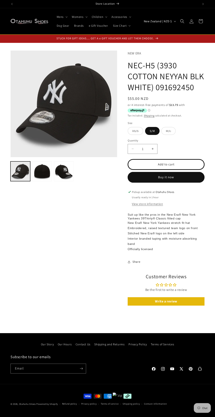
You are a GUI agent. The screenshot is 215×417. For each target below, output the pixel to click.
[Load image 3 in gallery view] (64, 171)
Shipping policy (131, 403)
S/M (152, 131)
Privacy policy (89, 403)
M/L (171, 132)
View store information (147, 204)
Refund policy (69, 403)
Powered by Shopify (47, 403)
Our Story (47, 344)
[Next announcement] (203, 4)
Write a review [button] (166, 301)
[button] (61, 16)
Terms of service (109, 403)
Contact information (155, 403)
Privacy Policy (137, 344)
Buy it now (166, 177)
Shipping (149, 115)
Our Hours (65, 344)
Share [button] (136, 262)
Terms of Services (162, 344)
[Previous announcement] (12, 4)
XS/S (137, 132)
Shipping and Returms (109, 344)
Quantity (133, 140)
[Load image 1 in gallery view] (20, 171)
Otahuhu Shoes (27, 403)
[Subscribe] (81, 368)
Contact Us (83, 344)
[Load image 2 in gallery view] (42, 171)
